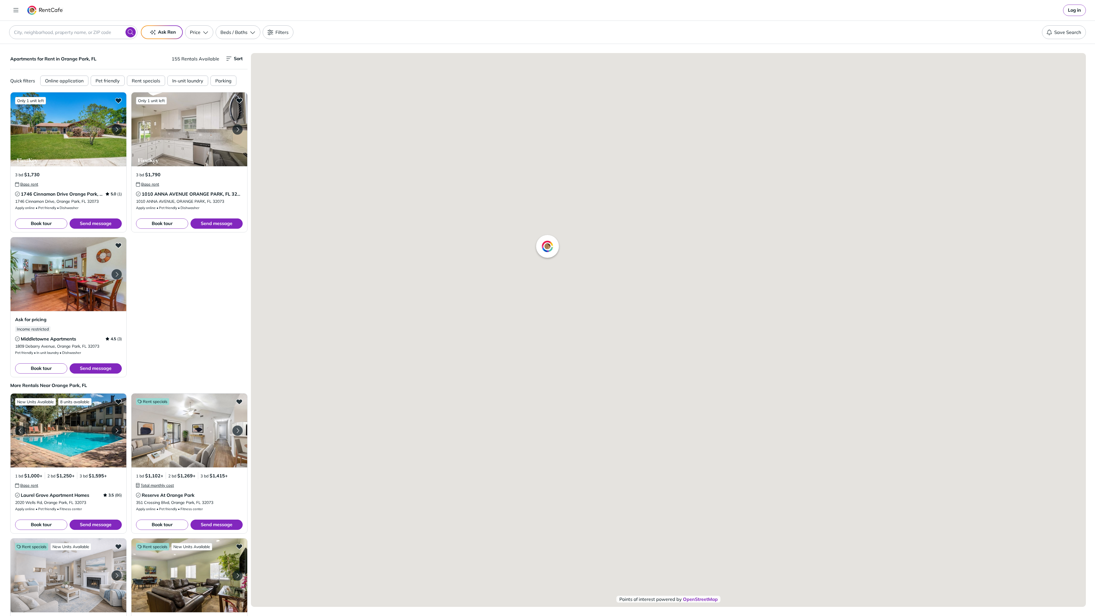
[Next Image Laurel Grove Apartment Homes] (116, 430)
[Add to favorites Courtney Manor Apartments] (239, 546)
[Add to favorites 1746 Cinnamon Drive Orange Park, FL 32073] (118, 100)
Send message (95, 223)
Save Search (1067, 32)
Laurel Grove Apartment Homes (55, 495)
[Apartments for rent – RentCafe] (45, 10)
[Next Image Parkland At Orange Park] (116, 575)
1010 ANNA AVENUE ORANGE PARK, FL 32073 (194, 194)
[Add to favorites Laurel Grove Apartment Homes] (118, 401)
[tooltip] (26, 184)
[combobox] (73, 32)
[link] (1074, 10)
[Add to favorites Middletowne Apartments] (118, 245)
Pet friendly (108, 81)
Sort (238, 58)
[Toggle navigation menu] (16, 10)
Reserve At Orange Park (168, 495)
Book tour (41, 223)
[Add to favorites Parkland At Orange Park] (118, 546)
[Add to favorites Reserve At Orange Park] (239, 401)
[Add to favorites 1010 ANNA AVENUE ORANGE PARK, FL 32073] (239, 100)
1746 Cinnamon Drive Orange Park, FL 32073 (70, 194)
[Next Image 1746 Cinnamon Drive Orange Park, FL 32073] (116, 129)
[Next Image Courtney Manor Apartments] (237, 575)
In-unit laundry (187, 81)
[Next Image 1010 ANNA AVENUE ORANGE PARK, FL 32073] (237, 129)
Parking (223, 81)
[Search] (130, 32)
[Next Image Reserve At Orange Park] (237, 430)
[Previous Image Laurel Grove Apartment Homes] (20, 430)
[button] (68, 129)
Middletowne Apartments (48, 339)
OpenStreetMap (700, 599)
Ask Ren (167, 32)
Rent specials (146, 81)
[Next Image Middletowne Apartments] (116, 274)
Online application (64, 81)
